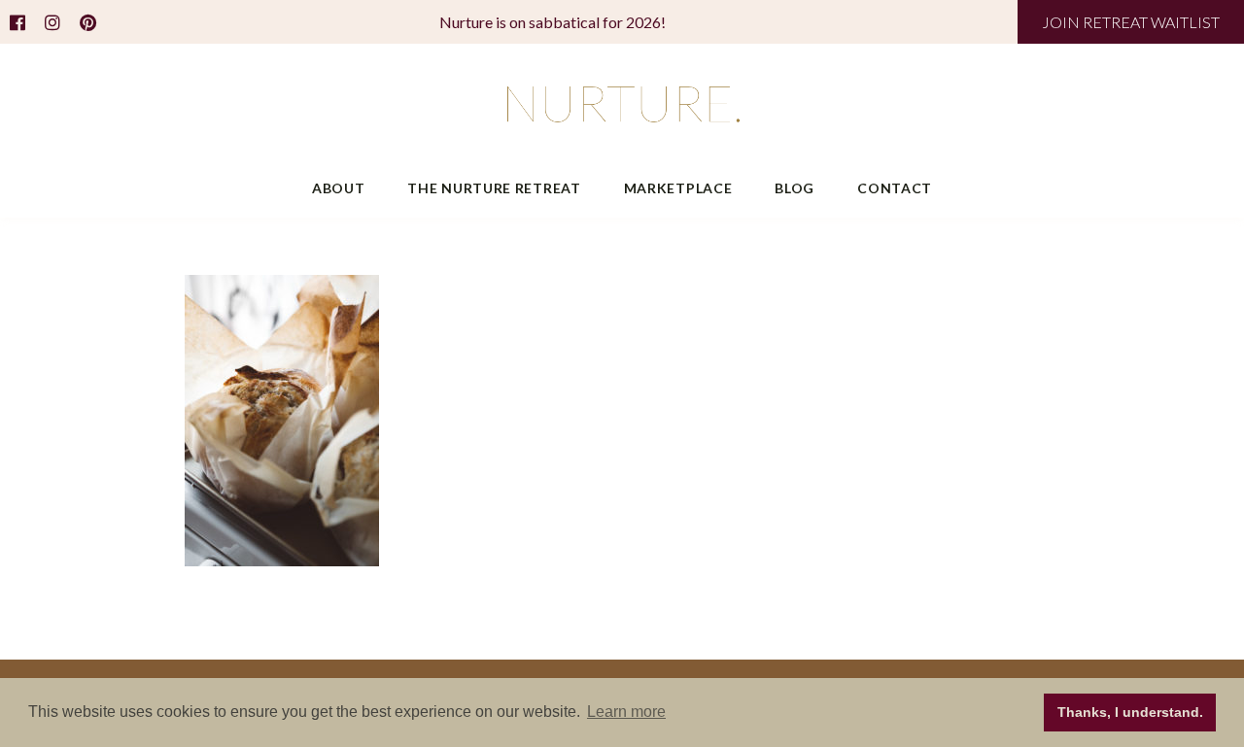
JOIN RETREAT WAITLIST (1131, 22)
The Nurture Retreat (493, 188)
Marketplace (678, 188)
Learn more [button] (626, 711)
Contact (894, 188)
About (338, 188)
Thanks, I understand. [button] (1130, 712)
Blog (794, 188)
